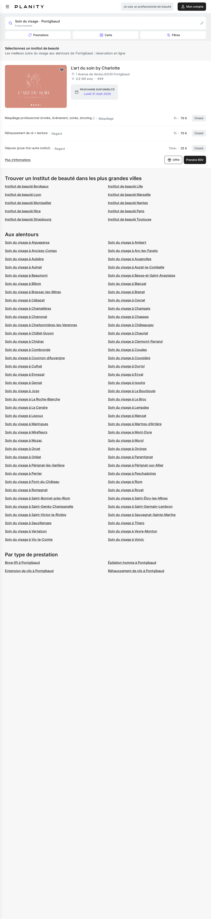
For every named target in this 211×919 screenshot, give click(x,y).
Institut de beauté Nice (23, 211)
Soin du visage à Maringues (26, 424)
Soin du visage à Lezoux (24, 416)
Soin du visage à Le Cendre (26, 407)
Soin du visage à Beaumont (26, 275)
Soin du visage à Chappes (128, 317)
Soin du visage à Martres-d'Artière (135, 424)
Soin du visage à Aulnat (23, 267)
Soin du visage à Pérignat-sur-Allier (135, 465)
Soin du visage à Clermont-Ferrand (135, 341)
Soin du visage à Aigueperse (27, 242)
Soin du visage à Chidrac (24, 341)
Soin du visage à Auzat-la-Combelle (136, 267)
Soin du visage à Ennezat (25, 374)
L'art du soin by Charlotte (95, 68)
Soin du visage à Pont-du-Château (32, 482)
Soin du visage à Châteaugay (131, 325)
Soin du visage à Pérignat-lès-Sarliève (34, 465)
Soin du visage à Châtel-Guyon (29, 333)
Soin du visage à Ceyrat (126, 300)
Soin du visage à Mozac (23, 440)
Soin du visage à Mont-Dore (130, 432)
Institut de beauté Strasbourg (28, 219)
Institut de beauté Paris (126, 211)
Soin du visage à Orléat (23, 457)
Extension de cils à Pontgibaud (29, 571)
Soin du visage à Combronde (27, 350)
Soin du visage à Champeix (129, 308)
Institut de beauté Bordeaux (27, 186)
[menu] (7, 6)
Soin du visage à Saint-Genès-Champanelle (39, 506)
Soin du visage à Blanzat (127, 284)
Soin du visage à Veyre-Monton (132, 531)
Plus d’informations (18, 160)
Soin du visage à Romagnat (26, 490)
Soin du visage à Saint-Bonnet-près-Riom (37, 498)
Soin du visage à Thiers (126, 523)
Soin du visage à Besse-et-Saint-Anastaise (141, 275)
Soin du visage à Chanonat (26, 317)
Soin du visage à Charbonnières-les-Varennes (41, 325)
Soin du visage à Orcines (127, 449)
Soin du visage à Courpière (129, 358)
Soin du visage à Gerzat (23, 383)
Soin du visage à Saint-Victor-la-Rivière (35, 515)
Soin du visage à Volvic (126, 539)
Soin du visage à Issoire (126, 383)
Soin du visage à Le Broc (127, 399)
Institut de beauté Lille (125, 186)
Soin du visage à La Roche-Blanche (32, 399)
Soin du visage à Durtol (126, 366)
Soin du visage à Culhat (23, 366)
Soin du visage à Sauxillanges (28, 523)
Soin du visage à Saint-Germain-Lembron (140, 506)
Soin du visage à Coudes (127, 350)
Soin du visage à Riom (125, 482)
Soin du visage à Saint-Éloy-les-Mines (138, 498)
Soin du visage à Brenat (126, 292)
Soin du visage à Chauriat (128, 333)
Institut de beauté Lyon (23, 194)
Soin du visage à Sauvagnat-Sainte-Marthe (142, 515)
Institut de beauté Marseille (129, 194)
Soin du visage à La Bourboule (131, 391)
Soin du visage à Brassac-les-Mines (33, 292)
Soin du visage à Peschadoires (132, 473)
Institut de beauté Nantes (128, 203)
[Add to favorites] (61, 69)
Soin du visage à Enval (125, 374)
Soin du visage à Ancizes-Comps (31, 251)
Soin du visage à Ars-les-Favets (133, 251)
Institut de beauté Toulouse (129, 219)
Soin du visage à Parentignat (130, 457)
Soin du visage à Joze (22, 391)
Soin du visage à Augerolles (129, 259)
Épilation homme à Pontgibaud (132, 562)
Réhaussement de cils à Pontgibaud (136, 571)
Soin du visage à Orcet (22, 449)
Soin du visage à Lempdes (128, 407)
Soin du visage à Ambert (127, 242)
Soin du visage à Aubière (24, 259)
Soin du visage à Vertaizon (26, 531)
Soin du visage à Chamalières (28, 308)
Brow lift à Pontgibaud (22, 562)
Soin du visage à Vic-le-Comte (29, 539)
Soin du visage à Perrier (23, 473)
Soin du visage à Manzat (127, 416)
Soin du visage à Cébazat (25, 300)
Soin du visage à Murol (126, 440)
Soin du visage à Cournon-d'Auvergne (35, 358)
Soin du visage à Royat (126, 490)
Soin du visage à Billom (23, 284)
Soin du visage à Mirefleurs (26, 432)
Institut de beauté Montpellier (28, 203)
